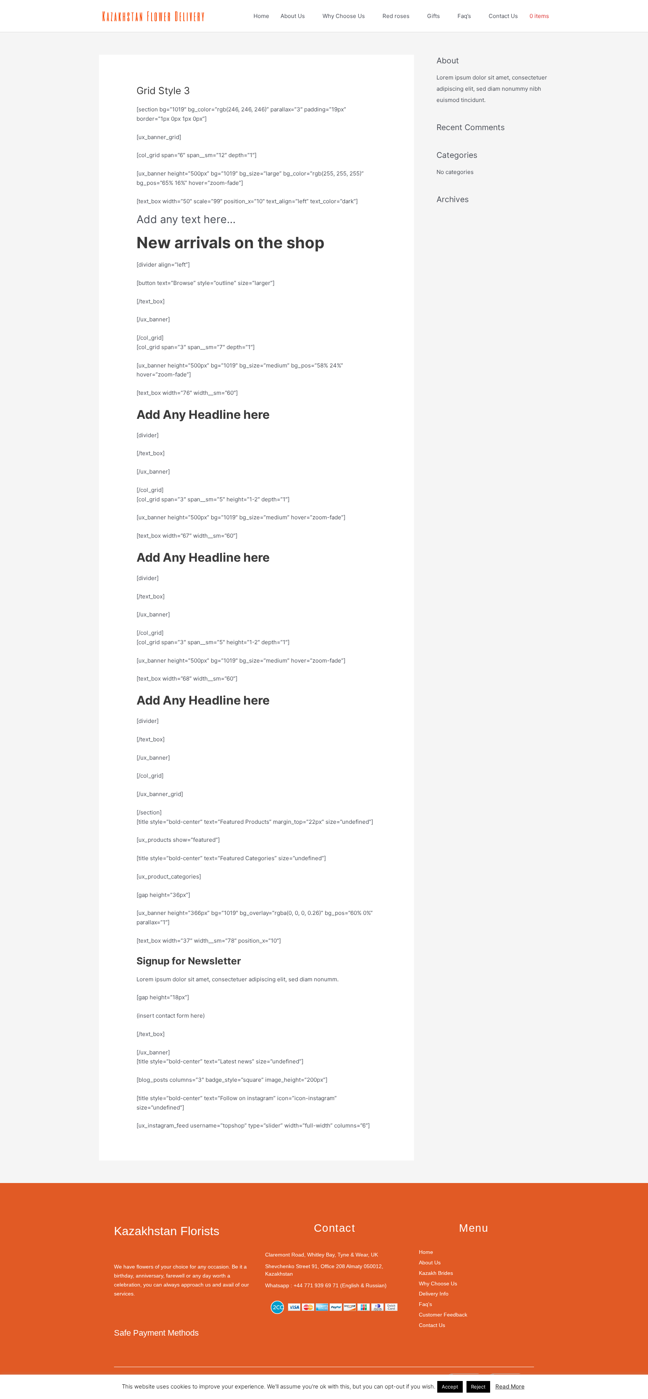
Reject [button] (478, 1387)
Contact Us (503, 15)
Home (261, 15)
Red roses (396, 15)
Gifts (433, 15)
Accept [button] (450, 1387)
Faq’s (464, 15)
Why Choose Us (343, 15)
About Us (292, 15)
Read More (510, 1386)
